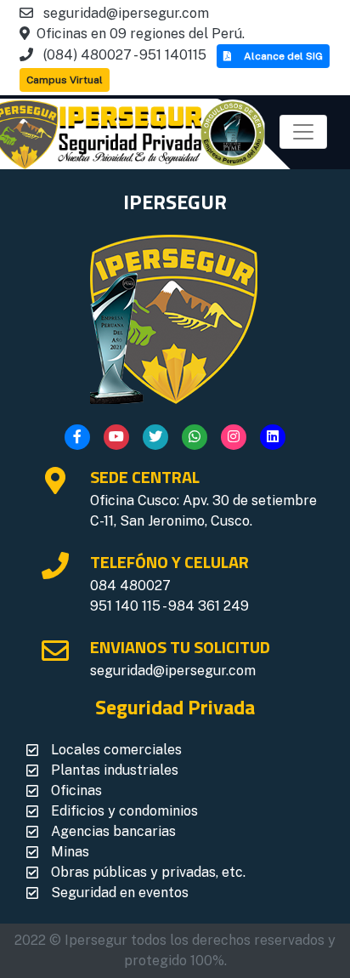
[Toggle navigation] (303, 132)
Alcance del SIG (283, 56)
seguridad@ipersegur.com (173, 670)
